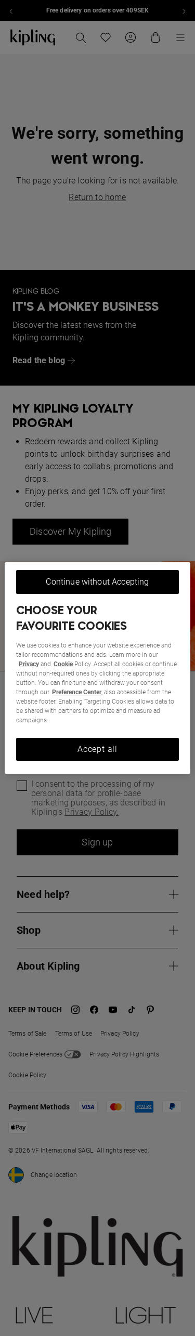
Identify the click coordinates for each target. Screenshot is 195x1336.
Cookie (63, 664)
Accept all (97, 749)
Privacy (29, 664)
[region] (97, 668)
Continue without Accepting (97, 582)
